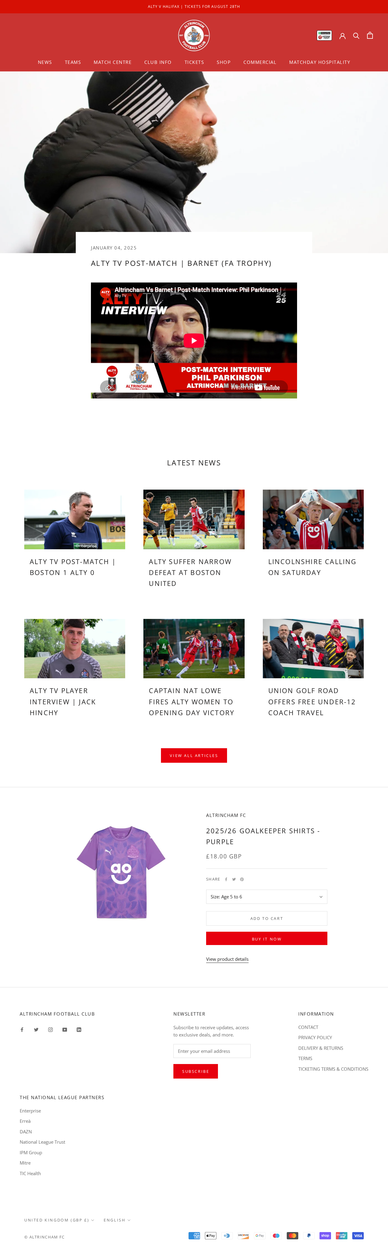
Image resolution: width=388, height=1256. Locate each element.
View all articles (194, 755)
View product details (227, 959)
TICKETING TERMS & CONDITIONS (333, 1069)
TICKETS (194, 62)
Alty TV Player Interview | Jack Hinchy (63, 701)
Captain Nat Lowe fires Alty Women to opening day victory (191, 701)
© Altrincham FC (44, 1237)
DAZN (26, 1132)
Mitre (25, 1163)
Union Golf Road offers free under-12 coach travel (312, 701)
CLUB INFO (158, 62)
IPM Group (31, 1152)
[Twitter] (234, 879)
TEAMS (73, 62)
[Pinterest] (242, 879)
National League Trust (42, 1142)
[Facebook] (226, 879)
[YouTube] (64, 1029)
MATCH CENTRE (113, 62)
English (114, 1220)
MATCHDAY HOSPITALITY (319, 62)
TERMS (305, 1058)
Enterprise (30, 1111)
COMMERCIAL (259, 62)
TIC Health (30, 1173)
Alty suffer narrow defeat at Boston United (190, 572)
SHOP (224, 62)
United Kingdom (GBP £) (56, 1220)
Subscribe (195, 1071)
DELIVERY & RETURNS (320, 1048)
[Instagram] (50, 1029)
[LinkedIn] (79, 1029)
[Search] (356, 35)
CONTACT (308, 1027)
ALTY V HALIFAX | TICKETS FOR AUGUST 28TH (194, 6)
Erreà (25, 1121)
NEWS (45, 62)
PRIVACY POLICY (315, 1037)
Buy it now (267, 939)
